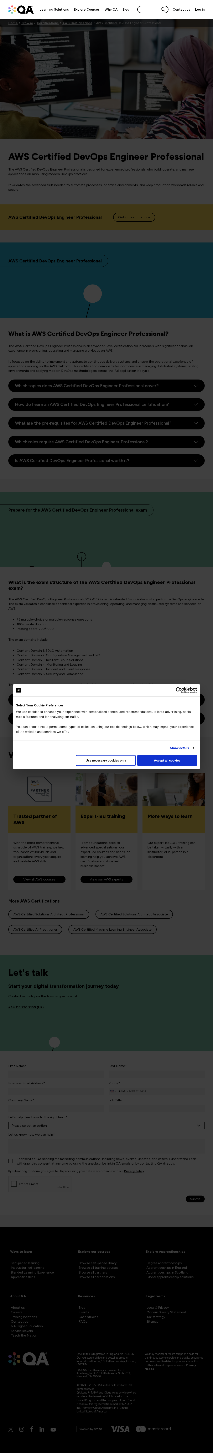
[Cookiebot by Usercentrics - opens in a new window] (179, 690)
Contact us (181, 9)
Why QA (111, 9)
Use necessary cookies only (106, 760)
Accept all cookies (167, 760)
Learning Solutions (54, 9)
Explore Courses (87, 9)
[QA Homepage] (21, 9)
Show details (179, 748)
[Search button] (163, 9)
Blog (126, 9)
